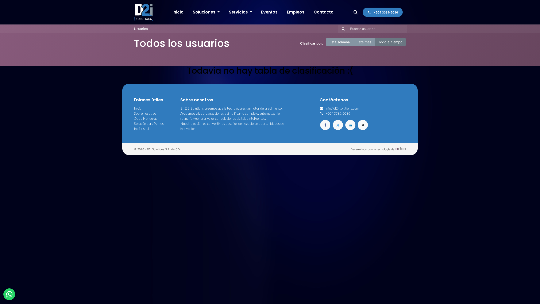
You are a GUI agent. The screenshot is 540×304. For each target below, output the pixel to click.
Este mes (364, 42)
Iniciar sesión (143, 128)
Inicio (138, 108)
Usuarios (141, 29)
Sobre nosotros (145, 113)
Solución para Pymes (149, 123)
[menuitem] (178, 12)
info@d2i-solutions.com (342, 108)
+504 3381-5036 (338, 113)
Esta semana (339, 42)
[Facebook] (325, 125)
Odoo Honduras (145, 118)
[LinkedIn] (350, 125)
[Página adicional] (363, 125)
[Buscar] (342, 29)
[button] (355, 12)
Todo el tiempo (390, 42)
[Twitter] (338, 125)
